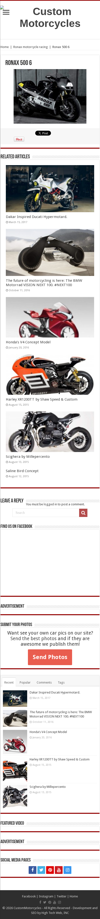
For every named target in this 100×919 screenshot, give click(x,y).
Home (4, 47)
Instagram (46, 896)
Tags (61, 682)
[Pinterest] (50, 870)
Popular (25, 682)
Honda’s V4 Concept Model (28, 342)
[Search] (83, 513)
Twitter (62, 896)
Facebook (29, 896)
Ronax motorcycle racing (30, 47)
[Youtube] (59, 870)
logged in (50, 504)
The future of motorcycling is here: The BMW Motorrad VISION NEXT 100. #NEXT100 (44, 282)
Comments (44, 682)
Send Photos (50, 657)
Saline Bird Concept (22, 471)
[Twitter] (41, 870)
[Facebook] (32, 870)
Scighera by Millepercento (28, 456)
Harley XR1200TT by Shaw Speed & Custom (41, 399)
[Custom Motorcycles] (50, 17)
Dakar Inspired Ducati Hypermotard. (36, 217)
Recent (9, 682)
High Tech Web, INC (55, 913)
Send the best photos (33, 638)
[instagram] (67, 870)
